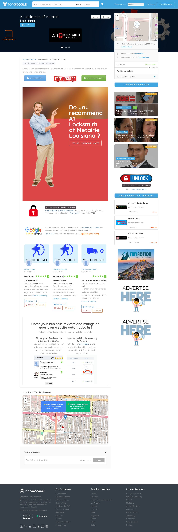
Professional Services (125, 158)
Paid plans (74, 213)
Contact (58, 519)
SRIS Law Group (123, 161)
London (94, 493)
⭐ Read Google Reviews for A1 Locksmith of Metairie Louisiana (53, 406)
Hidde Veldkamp (60, 269)
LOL (30, 305)
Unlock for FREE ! (36, 78)
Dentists (129, 500)
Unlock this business (66, 210)
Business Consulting (134, 497)
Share (106, 17)
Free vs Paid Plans (62, 509)
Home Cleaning (132, 512)
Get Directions (126, 47)
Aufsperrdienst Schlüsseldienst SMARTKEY (135, 111)
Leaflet (88, 442)
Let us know (50, 234)
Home (25, 59)
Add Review (28, 25)
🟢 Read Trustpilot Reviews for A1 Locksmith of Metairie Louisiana (77, 406)
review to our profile (90, 227)
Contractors (130, 509)
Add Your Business (62, 497)
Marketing (130, 503)
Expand (152, 67)
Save (96, 17)
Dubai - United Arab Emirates (102, 500)
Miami (93, 522)
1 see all (66, 47)
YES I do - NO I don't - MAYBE (85, 143)
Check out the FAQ (62, 506)
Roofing (129, 525)
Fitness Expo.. (133, 218)
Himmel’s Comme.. (135, 233)
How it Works (60, 503)
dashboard (84, 344)
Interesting (32, 301)
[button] (8, 34)
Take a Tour (59, 512)
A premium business (95, 78)
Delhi (93, 512)
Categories (119, 4)
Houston (94, 506)
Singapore (95, 515)
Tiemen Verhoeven (89, 269)
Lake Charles (134, 242)
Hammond (133, 212)
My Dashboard (61, 493)
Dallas (93, 525)
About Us (59, 515)
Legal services (131, 522)
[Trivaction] (136, 264)
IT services (130, 519)
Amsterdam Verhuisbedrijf (93, 280)
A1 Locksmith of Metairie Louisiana (60, 207)
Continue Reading (39, 295)
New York (94, 497)
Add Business (166, 4)
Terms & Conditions (62, 522)
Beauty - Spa (122, 132)
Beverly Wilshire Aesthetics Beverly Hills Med (136, 135)
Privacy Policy (60, 525)
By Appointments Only (126, 77)
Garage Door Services (134, 493)
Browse (98, 460)
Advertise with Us (62, 500)
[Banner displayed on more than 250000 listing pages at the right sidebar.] (136, 298)
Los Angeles (95, 503)
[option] (65, 35)
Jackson (133, 227)
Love (41, 305)
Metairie (32, 59)
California (94, 509)
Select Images (85, 460)
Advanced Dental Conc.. (138, 203)
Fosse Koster (29, 269)
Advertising (130, 515)
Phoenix (94, 519)
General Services (123, 108)
